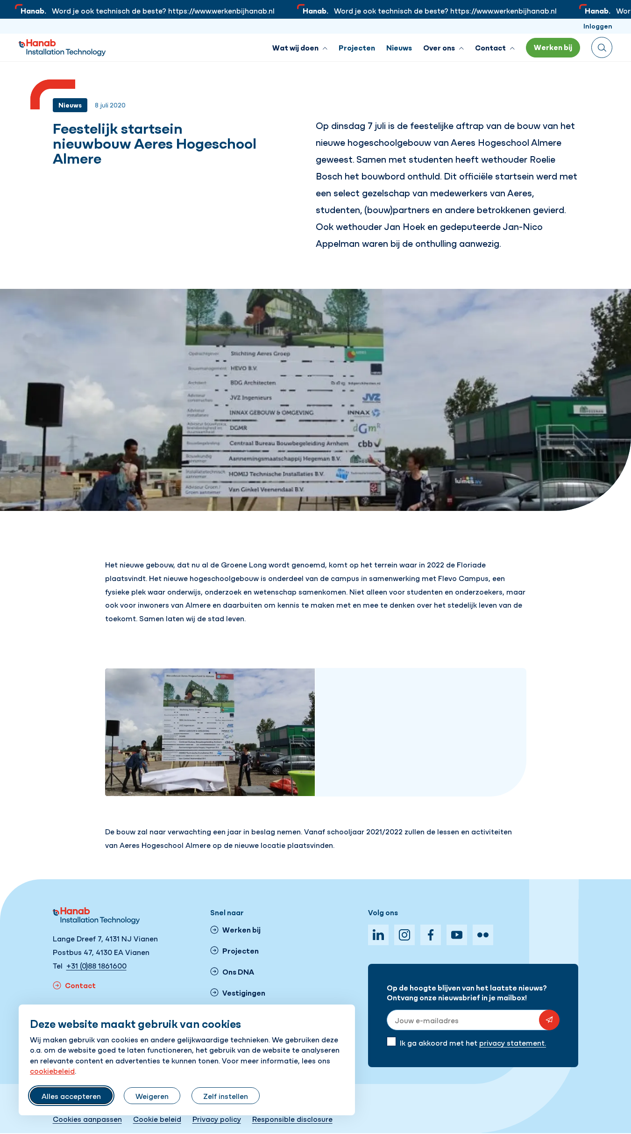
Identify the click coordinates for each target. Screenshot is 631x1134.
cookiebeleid (52, 1070)
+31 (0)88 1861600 (96, 965)
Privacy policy (216, 1118)
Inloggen (597, 25)
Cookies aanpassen (87, 1118)
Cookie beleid (157, 1118)
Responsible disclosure (292, 1118)
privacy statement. (512, 1042)
